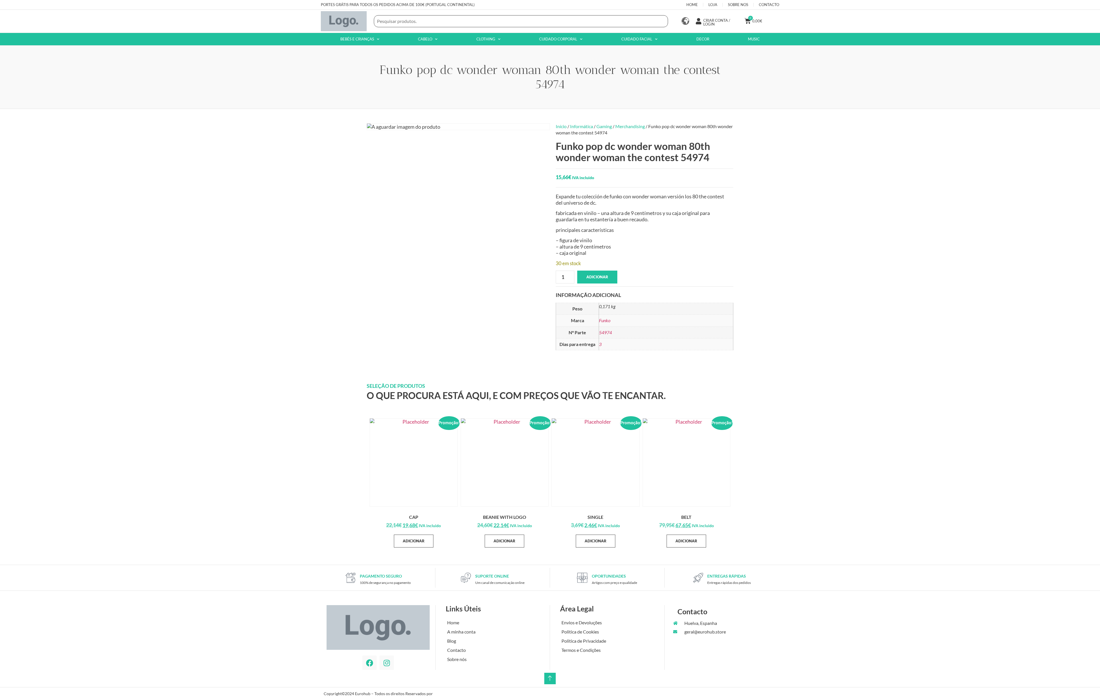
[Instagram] (387, 663)
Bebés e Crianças (357, 39)
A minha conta (461, 631)
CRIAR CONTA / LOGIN (716, 22)
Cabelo (425, 39)
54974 (605, 332)
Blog (451, 641)
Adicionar (597, 277)
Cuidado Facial (636, 39)
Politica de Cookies (580, 631)
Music (754, 39)
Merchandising (630, 126)
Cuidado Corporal (558, 39)
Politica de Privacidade (583, 641)
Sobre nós (457, 659)
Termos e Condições (581, 650)
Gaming (604, 126)
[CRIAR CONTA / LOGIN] (699, 21)
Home (453, 622)
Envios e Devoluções (581, 622)
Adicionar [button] (414, 541)
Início (561, 126)
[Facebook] (369, 663)
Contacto (456, 650)
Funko (604, 320)
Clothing (485, 39)
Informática (581, 126)
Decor (702, 39)
